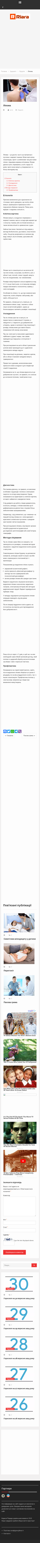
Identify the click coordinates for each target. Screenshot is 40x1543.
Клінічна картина (13, 181)
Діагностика (11, 185)
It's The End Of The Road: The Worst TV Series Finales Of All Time (18, 1117)
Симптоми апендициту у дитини (20, 939)
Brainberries (20, 1037)
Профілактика (12, 190)
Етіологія (7, 178)
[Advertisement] (20, 41)
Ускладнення (11, 183)
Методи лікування (10, 188)
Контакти (7, 1533)
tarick (11, 110)
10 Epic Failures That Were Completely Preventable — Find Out (18, 1173)
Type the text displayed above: (23, 1240)
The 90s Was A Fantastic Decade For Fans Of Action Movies (19, 1145)
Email (5, 1227)
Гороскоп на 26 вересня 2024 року (19, 1418)
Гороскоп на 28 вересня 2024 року (19, 1358)
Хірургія (20, 110)
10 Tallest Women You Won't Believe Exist (19, 1035)
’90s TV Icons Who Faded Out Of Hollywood (19, 1062)
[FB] (2, 7)
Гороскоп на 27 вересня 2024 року (19, 1388)
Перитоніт (9, 970)
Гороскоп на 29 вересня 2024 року (19, 1328)
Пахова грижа (28, 736)
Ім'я (5, 1220)
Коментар (6, 1195)
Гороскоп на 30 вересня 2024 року (19, 1298)
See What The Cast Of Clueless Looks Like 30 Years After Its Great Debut (19, 1089)
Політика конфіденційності (14, 1531)
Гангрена (10, 736)
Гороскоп (10, 1289)
